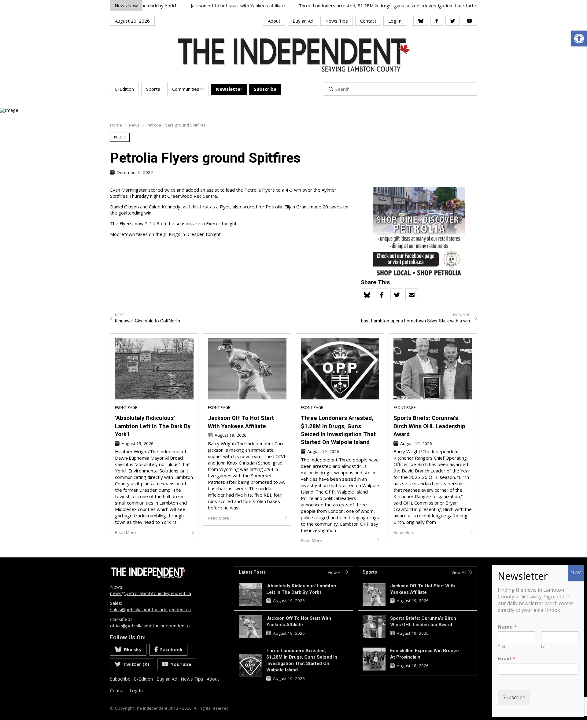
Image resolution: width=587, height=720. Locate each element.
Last (545, 646)
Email (506, 659)
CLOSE (575, 572)
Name (507, 627)
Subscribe (514, 697)
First (501, 646)
